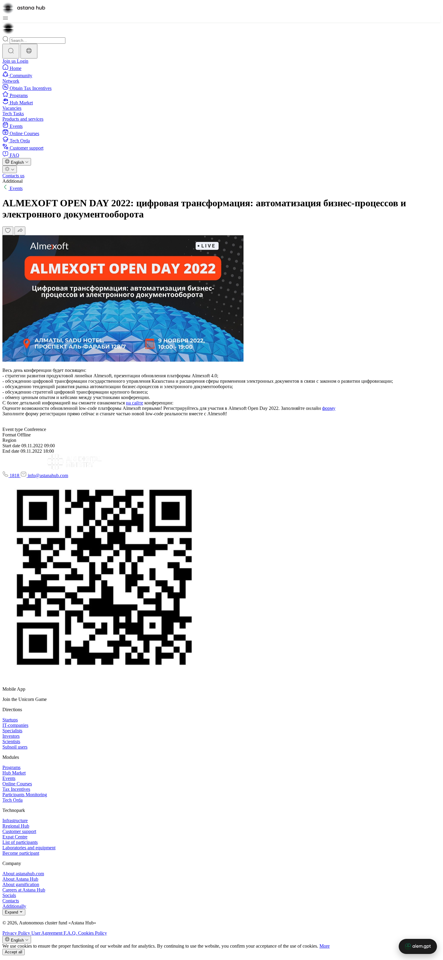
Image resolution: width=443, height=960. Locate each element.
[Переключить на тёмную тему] (9, 169)
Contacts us (13, 175)
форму (328, 408)
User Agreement (47, 933)
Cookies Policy (92, 933)
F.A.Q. (71, 933)
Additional (12, 181)
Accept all (13, 952)
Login (22, 61)
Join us (9, 61)
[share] (19, 231)
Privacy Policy (16, 933)
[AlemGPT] (418, 946)
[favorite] (7, 231)
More (324, 946)
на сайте (134, 402)
